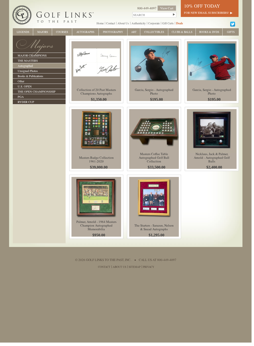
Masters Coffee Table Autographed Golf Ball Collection (154, 157)
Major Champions (32, 55)
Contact (110, 23)
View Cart (166, 8)
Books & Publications (30, 76)
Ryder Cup (26, 102)
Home (100, 23)
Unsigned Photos (28, 71)
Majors (42, 32)
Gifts (231, 32)
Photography (113, 32)
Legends (23, 32)
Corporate (154, 23)
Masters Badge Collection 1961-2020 (96, 159)
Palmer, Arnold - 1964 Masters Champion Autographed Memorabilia (96, 225)
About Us (123, 23)
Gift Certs (168, 23)
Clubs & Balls (182, 32)
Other (21, 81)
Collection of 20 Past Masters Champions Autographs (96, 91)
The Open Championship (37, 91)
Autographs (85, 32)
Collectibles (154, 32)
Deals (179, 23)
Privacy (148, 267)
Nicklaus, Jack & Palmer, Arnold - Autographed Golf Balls (212, 157)
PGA (21, 97)
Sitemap (135, 267)
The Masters (28, 60)
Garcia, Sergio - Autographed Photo (154, 91)
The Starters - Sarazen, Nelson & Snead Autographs (154, 227)
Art (134, 32)
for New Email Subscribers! (206, 12)
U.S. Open (25, 86)
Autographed (25, 66)
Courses (62, 32)
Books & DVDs (209, 32)
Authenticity (138, 23)
